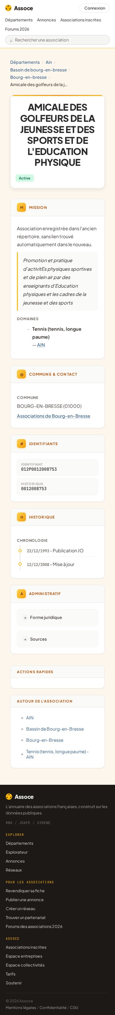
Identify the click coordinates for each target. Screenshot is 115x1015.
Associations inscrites (80, 19)
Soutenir (14, 982)
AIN (49, 62)
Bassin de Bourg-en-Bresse (38, 69)
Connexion (94, 8)
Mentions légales (21, 1007)
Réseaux (14, 869)
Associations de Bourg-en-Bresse (53, 416)
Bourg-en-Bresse (28, 77)
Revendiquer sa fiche (25, 890)
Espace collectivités (25, 964)
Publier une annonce (25, 899)
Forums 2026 (17, 29)
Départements (19, 19)
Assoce (23, 7)
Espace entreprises (24, 956)
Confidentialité (53, 1007)
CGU (74, 1007)
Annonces (46, 19)
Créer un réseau (20, 908)
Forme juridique (46, 617)
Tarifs (10, 973)
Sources (38, 639)
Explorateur (16, 852)
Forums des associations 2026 (34, 926)
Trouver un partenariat (26, 917)
